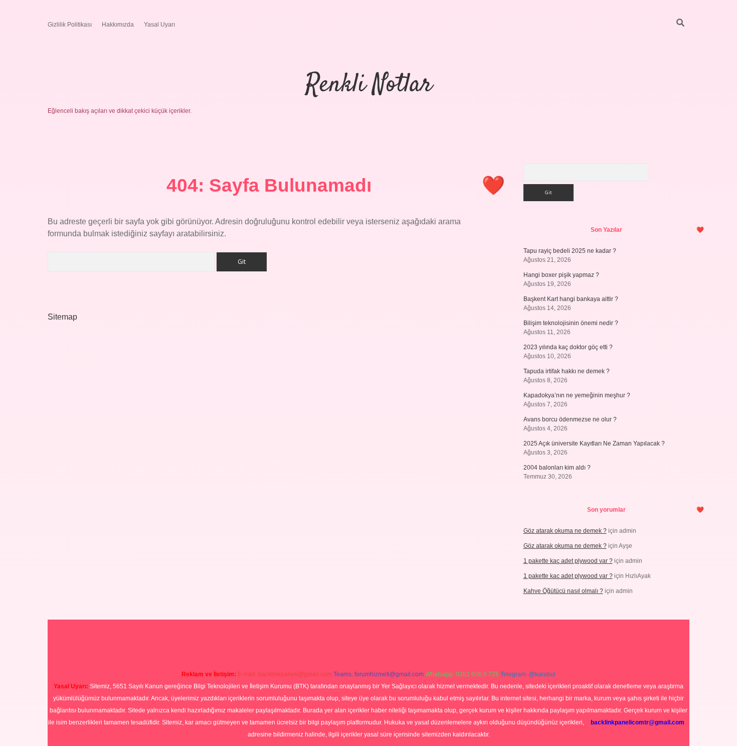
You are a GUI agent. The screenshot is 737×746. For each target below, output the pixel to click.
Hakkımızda (118, 24)
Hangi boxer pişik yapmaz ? (561, 274)
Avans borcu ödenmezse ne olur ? (570, 419)
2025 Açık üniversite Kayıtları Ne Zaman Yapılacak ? (594, 443)
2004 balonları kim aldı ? (557, 467)
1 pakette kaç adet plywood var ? (568, 560)
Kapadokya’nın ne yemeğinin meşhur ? (576, 395)
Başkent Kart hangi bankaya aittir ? (570, 299)
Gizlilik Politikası (70, 24)
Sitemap (62, 317)
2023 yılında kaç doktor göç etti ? (568, 347)
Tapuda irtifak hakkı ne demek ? (566, 371)
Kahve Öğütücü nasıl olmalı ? (563, 590)
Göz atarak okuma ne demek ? (565, 530)
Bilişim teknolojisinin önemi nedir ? (570, 323)
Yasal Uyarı (159, 24)
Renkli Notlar (368, 85)
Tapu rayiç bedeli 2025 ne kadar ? (569, 250)
